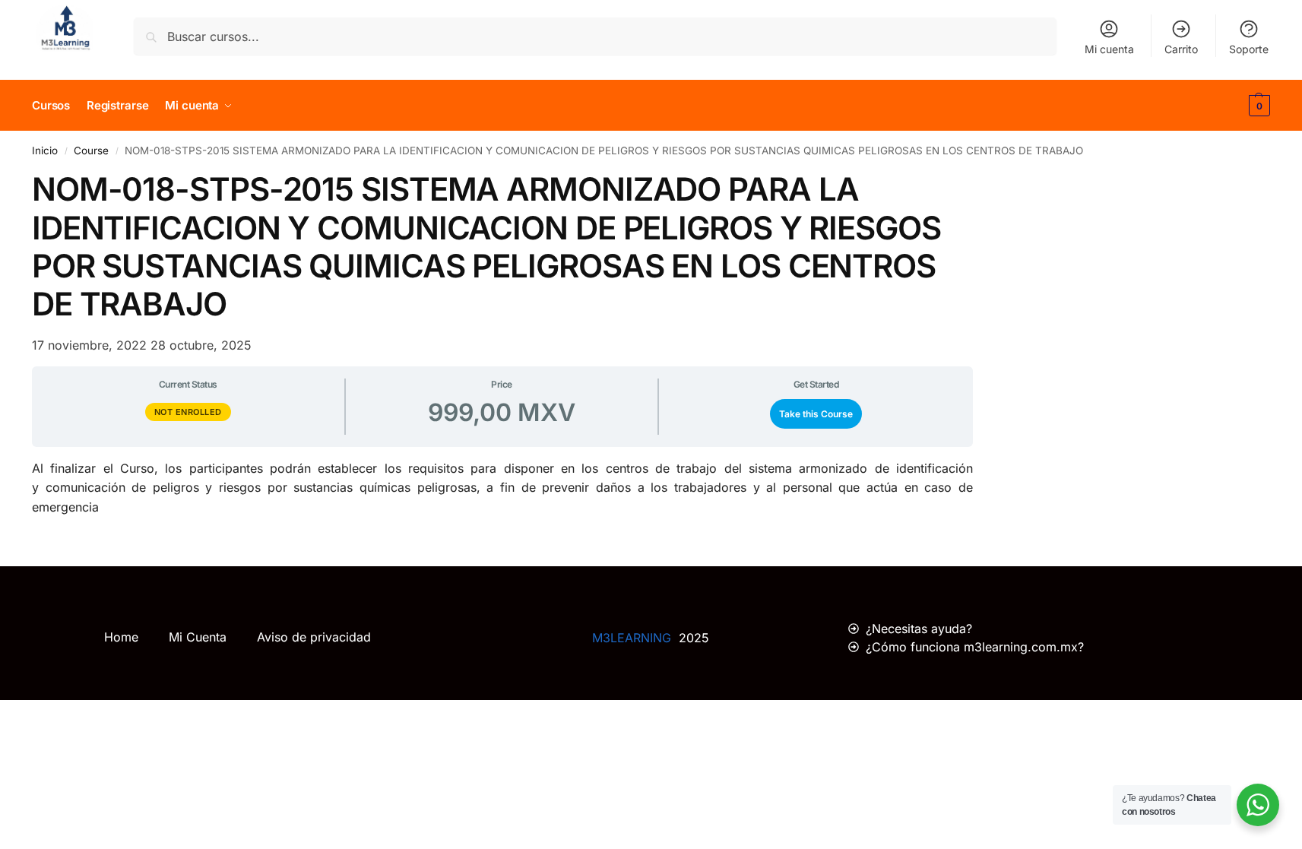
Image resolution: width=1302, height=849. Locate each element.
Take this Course (816, 414)
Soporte (1249, 49)
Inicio (45, 150)
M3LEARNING (631, 637)
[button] (1257, 106)
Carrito (1181, 49)
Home (121, 637)
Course (91, 150)
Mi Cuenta (198, 637)
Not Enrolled (188, 412)
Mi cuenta (1109, 49)
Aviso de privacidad (314, 637)
